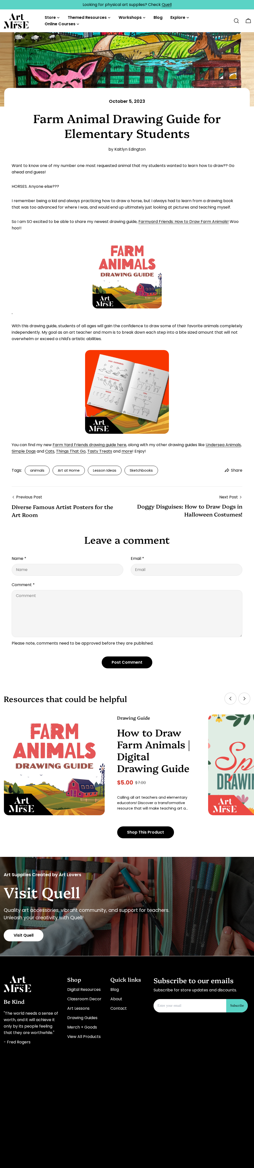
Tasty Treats (99, 451)
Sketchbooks (141, 470)
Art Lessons (78, 1008)
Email (137, 558)
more (127, 451)
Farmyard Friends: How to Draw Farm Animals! (183, 221)
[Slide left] (230, 699)
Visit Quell (23, 935)
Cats (49, 451)
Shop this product (145, 832)
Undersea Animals (223, 445)
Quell (167, 4)
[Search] (236, 21)
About (116, 999)
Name (19, 558)
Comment (23, 585)
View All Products (84, 1036)
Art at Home (69, 470)
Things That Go (71, 451)
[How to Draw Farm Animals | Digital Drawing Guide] (54, 764)
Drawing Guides (82, 1018)
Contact (118, 1008)
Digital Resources (84, 989)
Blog (114, 989)
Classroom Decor (84, 999)
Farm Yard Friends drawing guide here (89, 445)
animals (37, 470)
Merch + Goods (82, 1027)
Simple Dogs (24, 451)
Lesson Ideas (104, 470)
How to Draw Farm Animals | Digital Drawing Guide (153, 750)
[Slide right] (244, 699)
